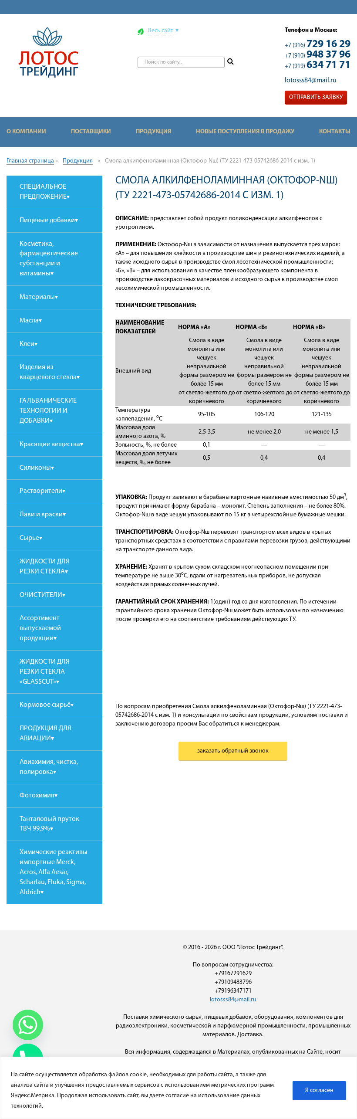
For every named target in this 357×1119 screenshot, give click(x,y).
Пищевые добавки (47, 220)
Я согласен (319, 1090)
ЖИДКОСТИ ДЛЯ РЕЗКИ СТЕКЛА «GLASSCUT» (45, 671)
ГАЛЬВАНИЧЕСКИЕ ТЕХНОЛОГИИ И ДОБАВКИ (48, 410)
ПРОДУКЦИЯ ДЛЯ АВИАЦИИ (45, 733)
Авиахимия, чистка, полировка (49, 767)
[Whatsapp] (28, 1025)
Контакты (334, 132)
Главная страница (30, 161)
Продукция (153, 132)
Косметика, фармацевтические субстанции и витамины (49, 259)
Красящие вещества (50, 444)
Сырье (29, 538)
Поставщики (91, 132)
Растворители (41, 491)
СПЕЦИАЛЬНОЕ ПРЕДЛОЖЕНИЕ (43, 191)
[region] (178, 1088)
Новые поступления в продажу (245, 132)
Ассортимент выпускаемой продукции (40, 628)
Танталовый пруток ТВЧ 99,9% (49, 824)
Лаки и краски (41, 514)
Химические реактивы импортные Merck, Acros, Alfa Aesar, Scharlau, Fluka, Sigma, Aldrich (54, 872)
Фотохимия (37, 795)
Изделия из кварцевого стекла (48, 372)
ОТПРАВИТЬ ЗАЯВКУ (316, 97)
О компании (26, 132)
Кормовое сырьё (45, 705)
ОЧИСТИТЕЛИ (41, 595)
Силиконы (35, 468)
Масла (29, 320)
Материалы (37, 297)
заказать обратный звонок (233, 751)
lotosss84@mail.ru (311, 80)
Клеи (27, 344)
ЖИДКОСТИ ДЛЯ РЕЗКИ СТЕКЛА (45, 566)
